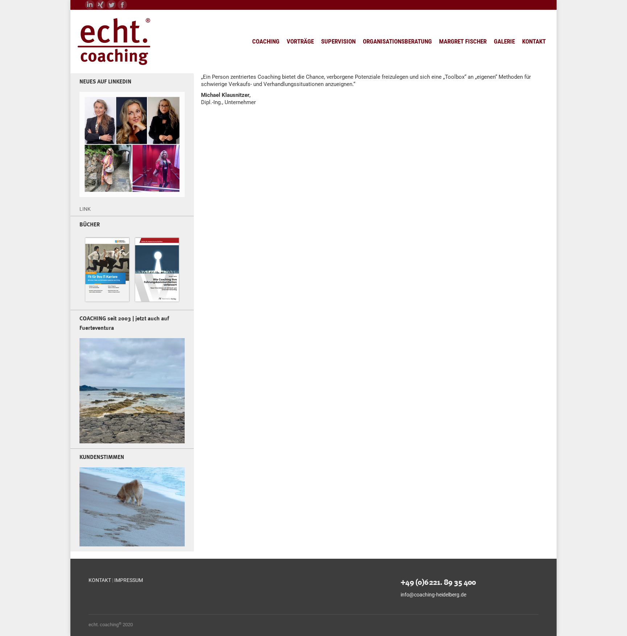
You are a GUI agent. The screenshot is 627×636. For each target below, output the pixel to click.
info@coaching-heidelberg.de (433, 595)
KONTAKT (100, 580)
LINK (85, 209)
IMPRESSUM (128, 580)
